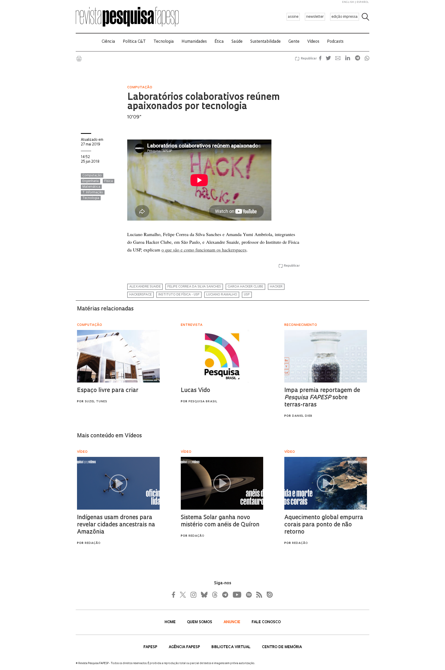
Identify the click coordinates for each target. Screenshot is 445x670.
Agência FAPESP (185, 647)
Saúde (237, 42)
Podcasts (335, 42)
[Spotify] (248, 594)
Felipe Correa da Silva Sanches (194, 286)
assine (293, 17)
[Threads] (214, 594)
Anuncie (232, 622)
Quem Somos (200, 622)
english (348, 2)
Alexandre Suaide (145, 286)
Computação (92, 175)
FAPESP (150, 647)
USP (247, 294)
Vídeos (313, 42)
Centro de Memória (282, 647)
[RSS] (258, 594)
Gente (293, 42)
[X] (183, 594)
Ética (219, 42)
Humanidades (194, 42)
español (363, 2)
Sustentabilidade (265, 42)
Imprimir (79, 58)
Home (171, 622)
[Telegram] (225, 594)
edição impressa (344, 17)
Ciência (108, 42)
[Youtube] (237, 594)
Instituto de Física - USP (179, 294)
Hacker (276, 286)
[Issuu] (268, 594)
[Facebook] (175, 594)
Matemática (91, 186)
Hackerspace (140, 294)
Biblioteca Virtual (231, 647)
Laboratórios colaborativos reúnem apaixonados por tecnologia (203, 102)
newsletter (315, 17)
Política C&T (134, 42)
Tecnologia (163, 42)
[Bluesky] (204, 594)
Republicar (308, 58)
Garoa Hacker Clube (245, 286)
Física (108, 181)
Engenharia (90, 181)
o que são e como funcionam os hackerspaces (203, 250)
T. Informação (92, 192)
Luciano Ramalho (221, 294)
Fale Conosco (266, 622)
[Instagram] (193, 594)
